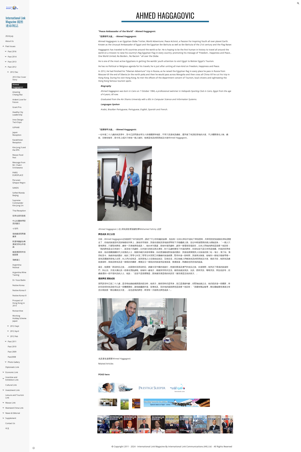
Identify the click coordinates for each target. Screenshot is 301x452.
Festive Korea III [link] (19, 295)
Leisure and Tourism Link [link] (14, 396)
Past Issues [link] (10, 46)
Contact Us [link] (10, 423)
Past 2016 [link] (12, 51)
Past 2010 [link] (12, 346)
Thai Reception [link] (19, 210)
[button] (298, 3)
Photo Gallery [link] (14, 362)
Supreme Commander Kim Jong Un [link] (17, 203)
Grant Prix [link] (16, 107)
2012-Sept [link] (14, 326)
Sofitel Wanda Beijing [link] (18, 194)
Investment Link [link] (12, 390)
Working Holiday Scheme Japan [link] (19, 318)
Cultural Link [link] (11, 385)
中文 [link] (7, 428)
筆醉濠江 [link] (16, 260)
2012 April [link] (14, 331)
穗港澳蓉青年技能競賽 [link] (19, 253)
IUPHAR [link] (15, 127)
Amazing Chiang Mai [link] (17, 93)
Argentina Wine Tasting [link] (19, 273)
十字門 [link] (15, 228)
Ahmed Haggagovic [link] (17, 85)
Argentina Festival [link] (16, 266)
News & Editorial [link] (12, 413)
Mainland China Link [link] (14, 408)
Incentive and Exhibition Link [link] (11, 378)
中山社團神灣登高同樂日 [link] (19, 222)
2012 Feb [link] (14, 336)
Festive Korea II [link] (19, 290)
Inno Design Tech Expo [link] (17, 121)
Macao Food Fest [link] (17, 156)
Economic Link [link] (11, 372)
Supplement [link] (10, 418)
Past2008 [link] (12, 357)
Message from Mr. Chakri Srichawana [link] (18, 165)
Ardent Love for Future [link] (19, 100)
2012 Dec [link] (14, 72)
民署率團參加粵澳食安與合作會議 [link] (19, 244)
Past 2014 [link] (12, 56)
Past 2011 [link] (12, 341)
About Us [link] (9, 41)
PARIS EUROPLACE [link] (17, 173)
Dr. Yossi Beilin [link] (19, 280)
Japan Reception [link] (16, 133)
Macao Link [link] (10, 402)
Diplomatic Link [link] (12, 367)
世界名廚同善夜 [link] (19, 215)
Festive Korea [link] (18, 285)
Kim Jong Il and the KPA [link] (19, 148)
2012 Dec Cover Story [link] (19, 78)
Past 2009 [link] (12, 351)
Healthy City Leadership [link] (17, 113)
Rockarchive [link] (17, 311)
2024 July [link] (9, 36)
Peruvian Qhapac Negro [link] (18, 181)
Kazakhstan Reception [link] (17, 141)
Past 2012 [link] (12, 67)
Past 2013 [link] (12, 61)
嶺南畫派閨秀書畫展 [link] (19, 235)
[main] (165, 16)
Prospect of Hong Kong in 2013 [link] (18, 303)
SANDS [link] (15, 188)
